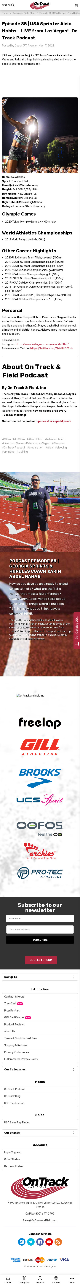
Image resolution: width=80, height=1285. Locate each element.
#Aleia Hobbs (34, 439)
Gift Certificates (14, 1017)
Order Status (12, 1159)
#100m (6, 439)
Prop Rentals (12, 1010)
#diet (61, 439)
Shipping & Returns (15, 1045)
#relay (49, 447)
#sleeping (61, 447)
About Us (9, 1031)
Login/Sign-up (12, 1152)
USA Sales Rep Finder (17, 1122)
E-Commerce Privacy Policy (21, 1059)
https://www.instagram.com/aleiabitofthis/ (42, 344)
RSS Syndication (14, 1103)
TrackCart (10, 1003)
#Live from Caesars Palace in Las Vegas (25, 443)
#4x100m (19, 439)
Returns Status (13, 1166)
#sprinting (8, 451)
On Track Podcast (14, 1089)
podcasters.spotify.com (54, 421)
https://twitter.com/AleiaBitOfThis (51, 348)
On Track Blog (12, 1096)
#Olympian (58, 443)
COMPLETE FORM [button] (41, 960)
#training (22, 451)
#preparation (35, 447)
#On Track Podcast (13, 447)
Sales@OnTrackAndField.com (40, 1220)
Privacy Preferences (16, 1052)
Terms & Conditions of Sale (20, 1038)
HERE (28, 613)
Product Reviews (14, 1024)
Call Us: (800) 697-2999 (40, 1213)
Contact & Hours (14, 996)
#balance (50, 439)
